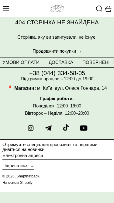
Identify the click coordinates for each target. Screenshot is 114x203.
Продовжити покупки (54, 51)
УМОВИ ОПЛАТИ (21, 62)
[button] (99, 8)
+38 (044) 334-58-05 (57, 73)
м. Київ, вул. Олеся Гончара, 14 (72, 88)
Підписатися (15, 165)
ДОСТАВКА (61, 62)
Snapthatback (27, 176)
